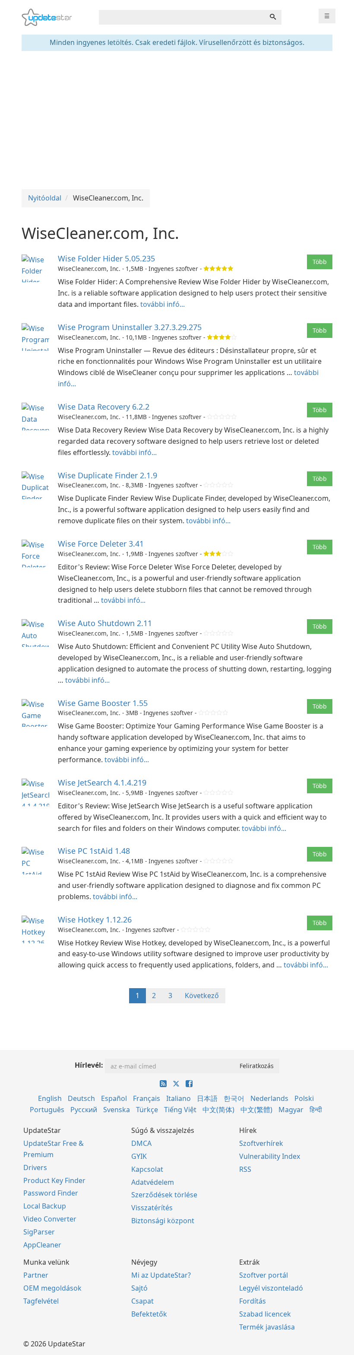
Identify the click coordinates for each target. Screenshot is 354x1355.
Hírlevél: (89, 1065)
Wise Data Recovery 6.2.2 (103, 406)
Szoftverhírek (261, 1143)
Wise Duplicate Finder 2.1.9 (107, 475)
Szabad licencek (265, 1314)
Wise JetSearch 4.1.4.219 (102, 782)
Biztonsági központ (162, 1220)
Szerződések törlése (164, 1194)
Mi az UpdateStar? (161, 1275)
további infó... (162, 304)
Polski (304, 1098)
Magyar (290, 1109)
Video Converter (49, 1219)
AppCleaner (42, 1245)
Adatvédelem (152, 1182)
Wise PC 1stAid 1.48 (94, 851)
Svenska (116, 1109)
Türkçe (147, 1109)
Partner (35, 1275)
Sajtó (139, 1288)
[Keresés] (272, 17)
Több (320, 262)
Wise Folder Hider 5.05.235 (106, 258)
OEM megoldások (52, 1288)
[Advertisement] (177, 120)
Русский (83, 1109)
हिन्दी (316, 1109)
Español (114, 1098)
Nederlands (269, 1098)
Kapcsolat (147, 1169)
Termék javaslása (267, 1327)
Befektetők (149, 1314)
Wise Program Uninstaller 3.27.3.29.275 (130, 327)
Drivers (35, 1167)
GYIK (139, 1156)
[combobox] (182, 17)
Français (146, 1098)
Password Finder (50, 1193)
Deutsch (81, 1098)
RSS (245, 1169)
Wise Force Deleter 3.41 (101, 543)
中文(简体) (218, 1109)
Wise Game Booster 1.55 (103, 703)
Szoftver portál (263, 1275)
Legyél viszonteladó (271, 1288)
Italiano (178, 1098)
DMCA (141, 1143)
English (50, 1098)
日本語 (207, 1098)
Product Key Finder (54, 1180)
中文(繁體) (256, 1109)
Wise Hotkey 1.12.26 (95, 919)
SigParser (39, 1232)
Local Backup (44, 1206)
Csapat (142, 1301)
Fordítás (252, 1301)
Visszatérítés (152, 1207)
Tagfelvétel (41, 1301)
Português (47, 1109)
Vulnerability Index (269, 1156)
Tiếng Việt (180, 1109)
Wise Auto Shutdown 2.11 (105, 623)
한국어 (234, 1098)
